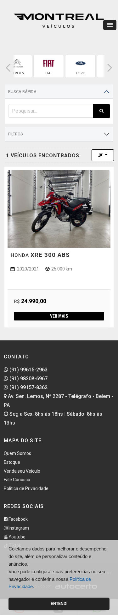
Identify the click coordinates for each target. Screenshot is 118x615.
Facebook (18, 519)
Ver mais (59, 316)
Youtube (16, 536)
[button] (8, 68)
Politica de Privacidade (26, 488)
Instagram (18, 528)
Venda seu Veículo (22, 471)
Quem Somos (17, 453)
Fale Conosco (17, 479)
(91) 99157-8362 (28, 387)
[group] (17, 66)
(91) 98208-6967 (28, 379)
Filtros (15, 134)
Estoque (12, 462)
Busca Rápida (22, 91)
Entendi (59, 603)
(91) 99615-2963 (28, 370)
